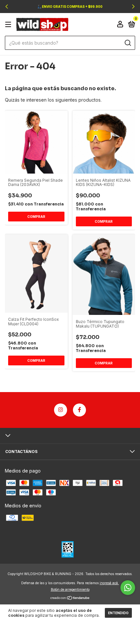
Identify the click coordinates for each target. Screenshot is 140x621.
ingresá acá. (109, 583)
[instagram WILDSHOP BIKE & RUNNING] (60, 409)
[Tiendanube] (70, 598)
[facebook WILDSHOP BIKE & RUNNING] (79, 409)
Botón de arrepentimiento (70, 589)
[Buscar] (127, 43)
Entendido (118, 613)
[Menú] (9, 24)
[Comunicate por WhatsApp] (127, 587)
